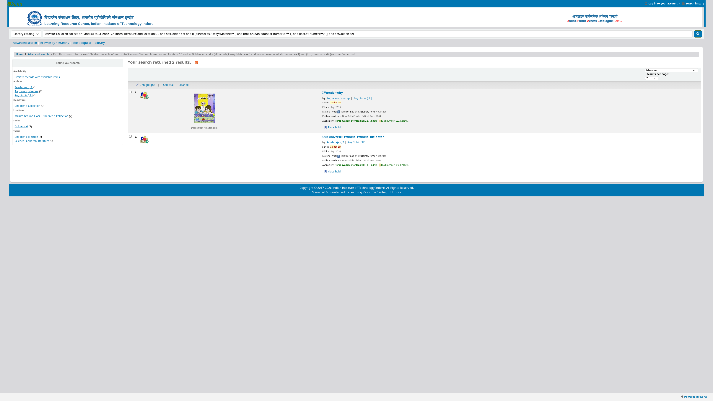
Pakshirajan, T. (24, 87)
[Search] (698, 34)
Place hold (334, 127)
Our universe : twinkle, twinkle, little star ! (353, 137)
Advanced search (25, 43)
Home (19, 54)
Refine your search (68, 63)
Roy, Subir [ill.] (24, 95)
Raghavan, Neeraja (26, 91)
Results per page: (658, 74)
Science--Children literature (32, 141)
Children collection (26, 137)
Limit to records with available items (37, 77)
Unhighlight (147, 85)
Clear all (183, 85)
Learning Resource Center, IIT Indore (16, 3)
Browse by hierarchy (54, 43)
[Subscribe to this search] (196, 62)
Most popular (82, 43)
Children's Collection (27, 106)
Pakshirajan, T (335, 142)
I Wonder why (332, 93)
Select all (168, 85)
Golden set (21, 126)
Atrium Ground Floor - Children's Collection (41, 116)
